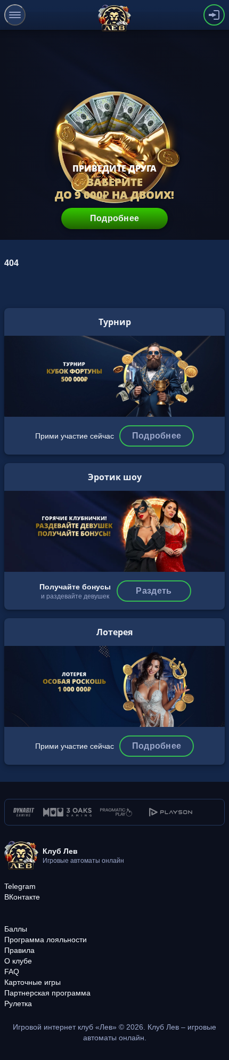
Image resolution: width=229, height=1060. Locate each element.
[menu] (15, 15)
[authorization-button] (214, 15)
